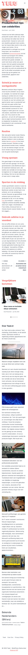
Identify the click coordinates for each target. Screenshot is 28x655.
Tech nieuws (5, 19)
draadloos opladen (16, 622)
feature (22, 622)
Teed (4, 637)
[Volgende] (23, 301)
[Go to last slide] (4, 301)
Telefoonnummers (7, 624)
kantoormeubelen (15, 53)
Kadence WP (14, 650)
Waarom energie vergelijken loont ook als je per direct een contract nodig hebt (13, 364)
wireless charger (17, 624)
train (3, 200)
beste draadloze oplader (7, 622)
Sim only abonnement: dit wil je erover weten (7, 265)
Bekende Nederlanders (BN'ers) (9, 616)
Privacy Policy (19, 637)
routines (13, 141)
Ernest (6, 30)
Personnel (8, 311)
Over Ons (10, 637)
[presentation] (14, 295)
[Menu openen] (24, 3)
